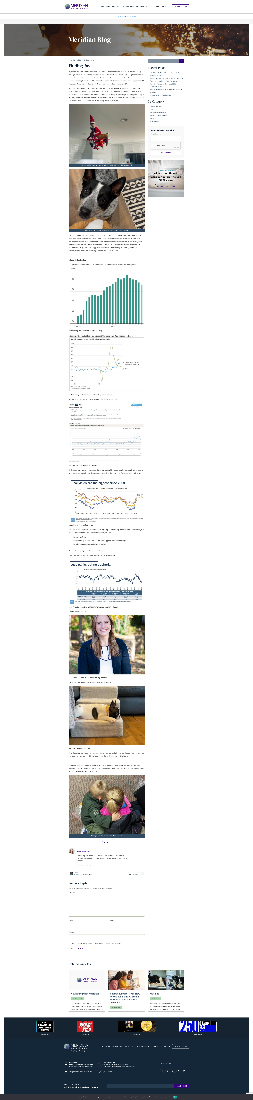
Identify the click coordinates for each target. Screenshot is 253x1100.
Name (71, 921)
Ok (175, 1097)
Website (72, 932)
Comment (73, 892)
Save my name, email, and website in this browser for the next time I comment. (96, 943)
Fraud (151, 109)
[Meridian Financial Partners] (76, 1047)
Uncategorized (154, 121)
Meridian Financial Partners (158, 115)
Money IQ (153, 118)
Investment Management (158, 112)
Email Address (156, 134)
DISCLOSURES (131, 16)
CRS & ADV (121, 16)
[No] (251, 1097)
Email (111, 921)
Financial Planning (155, 106)
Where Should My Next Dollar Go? (161, 95)
